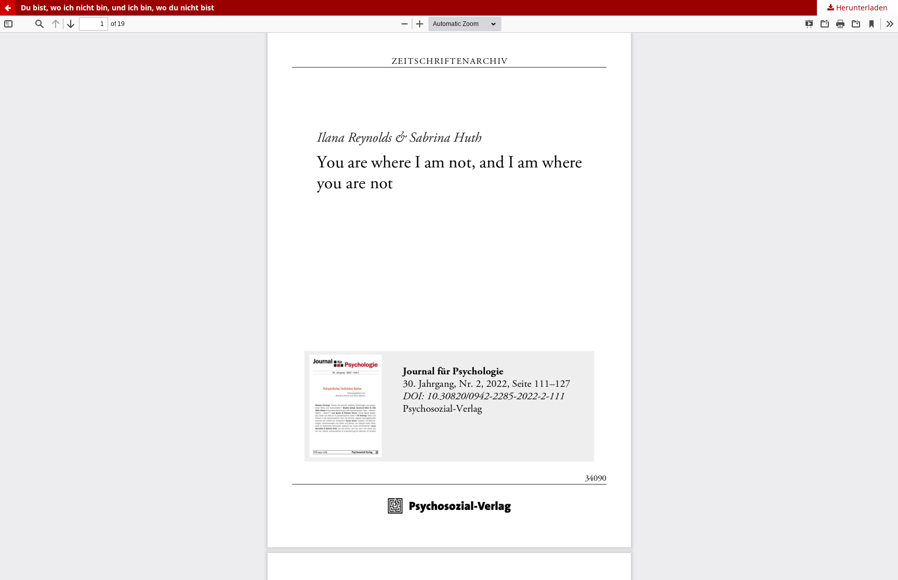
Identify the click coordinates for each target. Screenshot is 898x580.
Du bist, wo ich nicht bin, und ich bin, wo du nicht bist (117, 7)
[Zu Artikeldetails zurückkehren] (8, 8)
